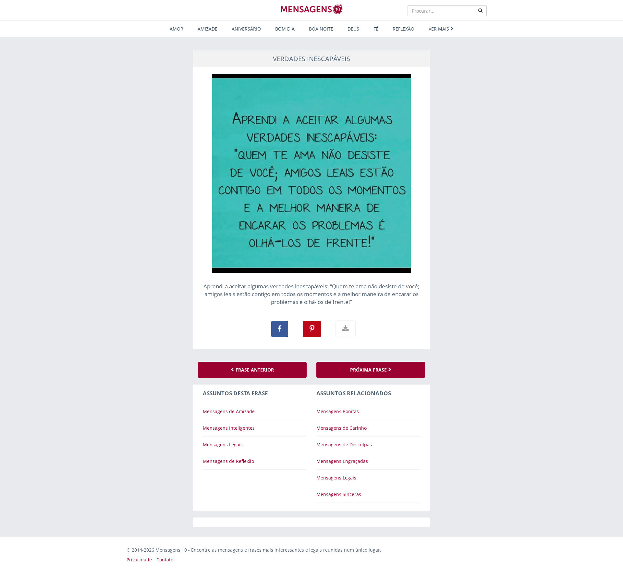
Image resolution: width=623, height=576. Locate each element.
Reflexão (403, 29)
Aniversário (246, 29)
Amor (176, 29)
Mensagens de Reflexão (228, 461)
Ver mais (439, 29)
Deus (353, 29)
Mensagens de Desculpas (344, 444)
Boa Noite (321, 29)
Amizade (207, 29)
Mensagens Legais (223, 444)
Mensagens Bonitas (337, 411)
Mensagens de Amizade (229, 411)
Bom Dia (285, 29)
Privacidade (139, 559)
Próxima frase (369, 370)
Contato (164, 559)
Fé (375, 29)
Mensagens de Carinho (341, 428)
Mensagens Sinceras (338, 494)
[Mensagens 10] (311, 9)
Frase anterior (254, 370)
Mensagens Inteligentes (229, 428)
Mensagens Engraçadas (342, 461)
